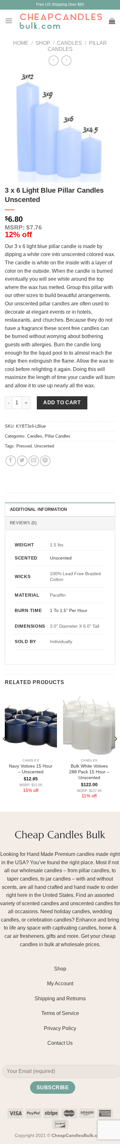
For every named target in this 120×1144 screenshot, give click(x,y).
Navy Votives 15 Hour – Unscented (30, 769)
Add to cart (62, 402)
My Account (60, 983)
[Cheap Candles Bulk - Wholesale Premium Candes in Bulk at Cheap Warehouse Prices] (60, 21)
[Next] (115, 751)
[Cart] (112, 21)
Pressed (24, 446)
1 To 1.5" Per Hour (68, 610)
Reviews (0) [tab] (23, 522)
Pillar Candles (57, 436)
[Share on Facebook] (10, 460)
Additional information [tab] (38, 509)
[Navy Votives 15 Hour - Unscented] (31, 724)
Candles (69, 43)
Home (20, 43)
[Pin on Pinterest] (45, 460)
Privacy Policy (60, 1028)
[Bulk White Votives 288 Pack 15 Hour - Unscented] (89, 724)
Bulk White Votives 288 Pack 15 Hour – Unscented (89, 772)
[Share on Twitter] (22, 460)
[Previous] (4, 751)
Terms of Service (60, 1013)
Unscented (44, 446)
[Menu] (8, 20)
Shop (43, 43)
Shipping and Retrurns (60, 998)
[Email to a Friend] (33, 460)
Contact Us (60, 1043)
